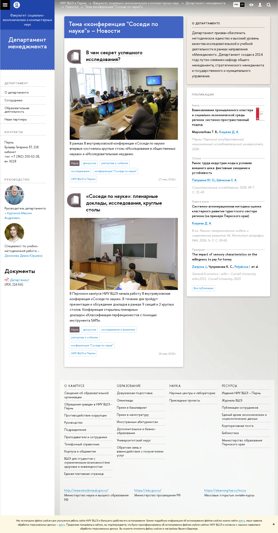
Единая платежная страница (84, 474)
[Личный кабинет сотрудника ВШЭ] (260, 5)
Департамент (20, 280)
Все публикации (203, 288)
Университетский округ (134, 440)
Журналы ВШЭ (232, 400)
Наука (175, 386)
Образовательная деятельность (17, 110)
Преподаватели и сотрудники (85, 437)
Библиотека (230, 433)
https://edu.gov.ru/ (147, 490)
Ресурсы (229, 386)
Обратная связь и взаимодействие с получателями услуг (140, 451)
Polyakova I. (242, 267)
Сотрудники (13, 100)
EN (242, 4)
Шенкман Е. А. (227, 180)
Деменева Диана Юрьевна (23, 255)
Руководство (73, 422)
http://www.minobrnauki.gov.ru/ (86, 490)
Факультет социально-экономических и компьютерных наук (27, 20)
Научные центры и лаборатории (192, 393)
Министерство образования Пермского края (242, 442)
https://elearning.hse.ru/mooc (225, 490)
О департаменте (17, 92)
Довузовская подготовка (134, 393)
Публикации (203, 94)
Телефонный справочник (81, 444)
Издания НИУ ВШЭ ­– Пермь (241, 393)
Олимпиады (125, 400)
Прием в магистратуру (133, 415)
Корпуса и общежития (80, 451)
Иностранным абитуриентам (137, 422)
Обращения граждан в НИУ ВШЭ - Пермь (88, 406)
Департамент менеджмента (27, 42)
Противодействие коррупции (85, 415)
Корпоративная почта (237, 426)
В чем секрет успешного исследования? (114, 56)
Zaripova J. (199, 267)
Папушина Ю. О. (203, 180)
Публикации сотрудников (240, 407)
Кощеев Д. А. (229, 132)
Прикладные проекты (184, 400)
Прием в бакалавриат (132, 407)
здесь (241, 520)
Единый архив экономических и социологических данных (244, 417)
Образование (129, 386)
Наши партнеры (16, 119)
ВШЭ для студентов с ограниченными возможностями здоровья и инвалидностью (87, 462)
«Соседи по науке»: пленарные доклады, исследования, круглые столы (124, 202)
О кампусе (74, 386)
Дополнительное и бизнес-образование (136, 431)
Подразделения (75, 430)
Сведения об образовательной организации (86, 395)
